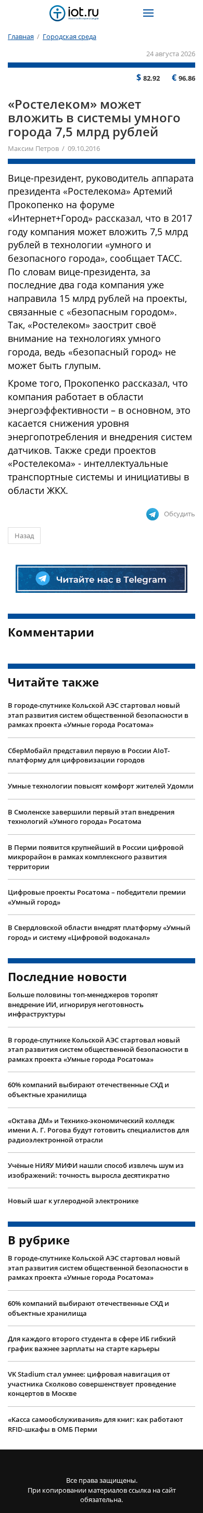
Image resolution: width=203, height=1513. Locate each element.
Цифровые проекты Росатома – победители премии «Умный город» (97, 897)
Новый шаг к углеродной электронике (73, 1200)
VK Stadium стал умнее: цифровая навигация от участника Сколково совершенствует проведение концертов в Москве (92, 1383)
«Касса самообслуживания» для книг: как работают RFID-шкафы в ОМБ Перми (95, 1424)
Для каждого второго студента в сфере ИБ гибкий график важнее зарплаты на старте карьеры (92, 1343)
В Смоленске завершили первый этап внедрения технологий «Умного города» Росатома (91, 817)
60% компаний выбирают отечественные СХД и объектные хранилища (88, 1089)
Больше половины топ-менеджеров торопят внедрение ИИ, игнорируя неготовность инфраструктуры (83, 1004)
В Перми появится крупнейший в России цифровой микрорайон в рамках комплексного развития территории (96, 857)
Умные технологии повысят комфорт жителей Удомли (101, 786)
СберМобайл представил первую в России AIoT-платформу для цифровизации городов (89, 755)
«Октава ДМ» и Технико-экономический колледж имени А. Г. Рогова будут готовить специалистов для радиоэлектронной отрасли (98, 1130)
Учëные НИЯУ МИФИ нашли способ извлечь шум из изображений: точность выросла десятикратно (96, 1170)
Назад (24, 535)
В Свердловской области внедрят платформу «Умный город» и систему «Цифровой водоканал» (99, 932)
